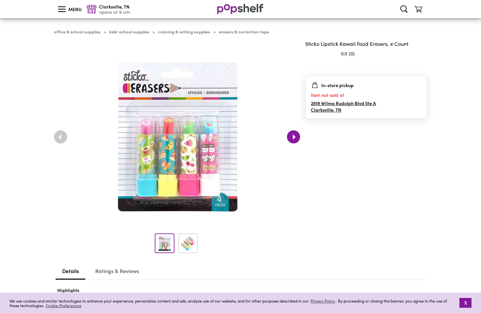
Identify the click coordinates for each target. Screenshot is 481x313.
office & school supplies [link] (77, 32)
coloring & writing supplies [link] (184, 32)
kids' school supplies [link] (129, 32)
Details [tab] (70, 271)
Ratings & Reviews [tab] (117, 271)
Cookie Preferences (63, 305)
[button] (455, 302)
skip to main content (3, 0)
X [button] (465, 302)
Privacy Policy (323, 301)
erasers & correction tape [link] (244, 32)
